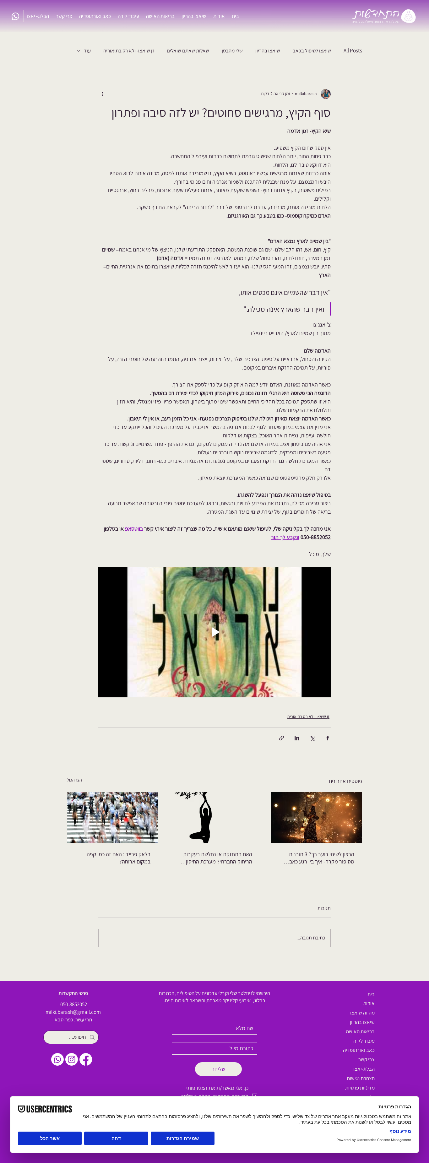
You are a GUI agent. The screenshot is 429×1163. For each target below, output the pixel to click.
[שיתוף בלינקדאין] (297, 738)
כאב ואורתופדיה (359, 1050)
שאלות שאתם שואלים (188, 50)
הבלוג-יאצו (364, 1068)
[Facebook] (85, 1059)
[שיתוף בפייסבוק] (328, 738)
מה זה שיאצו (362, 1012)
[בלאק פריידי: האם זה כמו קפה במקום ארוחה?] (112, 817)
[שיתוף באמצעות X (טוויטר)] (312, 738)
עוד (87, 50)
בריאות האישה (360, 1031)
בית (371, 994)
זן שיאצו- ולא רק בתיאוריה (128, 50)
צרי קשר (366, 1059)
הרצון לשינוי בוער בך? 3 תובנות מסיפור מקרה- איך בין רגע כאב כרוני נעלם (321, 858)
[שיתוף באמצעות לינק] (282, 738)
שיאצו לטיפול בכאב (312, 50)
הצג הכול (74, 780)
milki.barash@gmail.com (73, 1012)
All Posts (353, 50)
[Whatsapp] (15, 16)
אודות (369, 1003)
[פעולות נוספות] (102, 94)
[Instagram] (71, 1059)
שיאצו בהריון (267, 50)
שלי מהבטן (232, 50)
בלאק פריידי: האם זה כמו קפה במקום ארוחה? (118, 858)
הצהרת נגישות (361, 1078)
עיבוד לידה (364, 1040)
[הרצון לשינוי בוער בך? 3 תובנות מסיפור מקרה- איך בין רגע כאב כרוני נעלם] (316, 817)
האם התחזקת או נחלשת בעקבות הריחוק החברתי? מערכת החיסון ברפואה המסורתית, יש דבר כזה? (217, 858)
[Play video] (214, 632)
